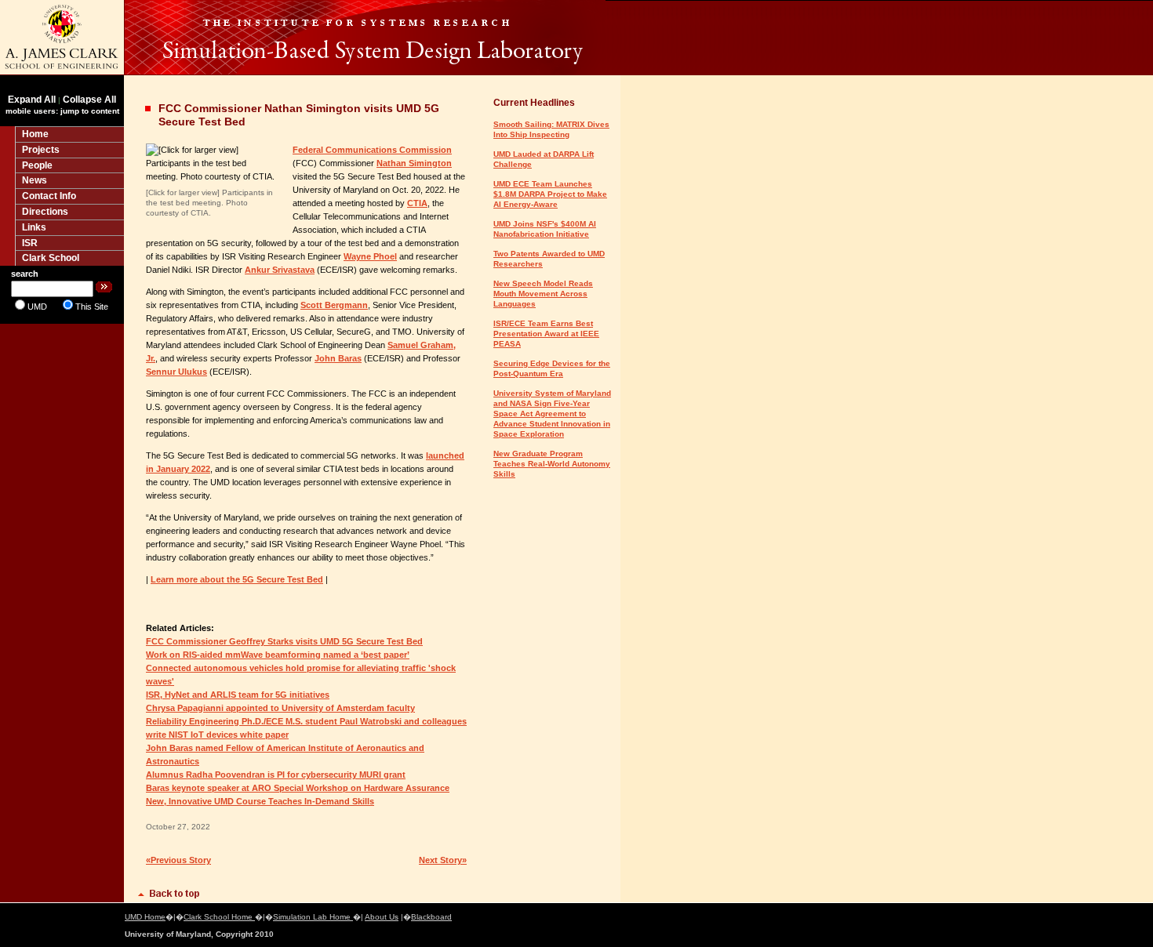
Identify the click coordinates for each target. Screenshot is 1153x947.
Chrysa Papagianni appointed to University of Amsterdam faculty (280, 708)
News (34, 180)
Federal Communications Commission (372, 149)
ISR (30, 243)
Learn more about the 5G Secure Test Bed (237, 579)
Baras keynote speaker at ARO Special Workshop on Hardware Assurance (297, 788)
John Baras (338, 358)
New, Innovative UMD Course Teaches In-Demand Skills (260, 801)
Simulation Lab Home (313, 917)
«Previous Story (178, 860)
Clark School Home (219, 917)
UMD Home (145, 917)
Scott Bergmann (334, 305)
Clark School (50, 257)
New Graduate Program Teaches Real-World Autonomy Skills (551, 463)
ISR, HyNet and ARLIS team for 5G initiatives (237, 694)
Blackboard (431, 917)
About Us (381, 917)
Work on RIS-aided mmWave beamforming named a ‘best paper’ (277, 654)
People (37, 165)
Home (35, 134)
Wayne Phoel (370, 256)
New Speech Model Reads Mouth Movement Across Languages (543, 293)
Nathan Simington (414, 163)
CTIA (417, 203)
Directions (45, 211)
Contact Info (49, 195)
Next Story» (443, 860)
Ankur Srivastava (280, 269)
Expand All (32, 99)
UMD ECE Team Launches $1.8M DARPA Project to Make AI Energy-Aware (550, 194)
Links (34, 227)
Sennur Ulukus (176, 371)
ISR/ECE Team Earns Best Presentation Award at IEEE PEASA (546, 333)
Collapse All (89, 99)
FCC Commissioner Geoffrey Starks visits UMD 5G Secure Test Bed (284, 641)
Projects (41, 149)
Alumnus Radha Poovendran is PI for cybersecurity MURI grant (276, 774)
